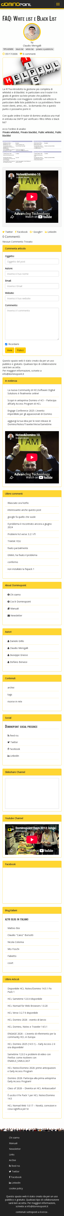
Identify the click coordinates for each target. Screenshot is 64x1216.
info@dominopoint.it (13, 374)
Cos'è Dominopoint (20, 601)
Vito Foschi (13, 949)
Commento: (11, 305)
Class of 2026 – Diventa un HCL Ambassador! (32, 1088)
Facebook (22, 231)
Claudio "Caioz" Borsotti (20, 935)
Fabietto (12, 956)
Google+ (38, 231)
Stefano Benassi (18, 662)
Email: (8, 280)
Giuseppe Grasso (18, 655)
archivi (11, 687)
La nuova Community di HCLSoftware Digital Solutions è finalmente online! (31, 391)
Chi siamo (15, 594)
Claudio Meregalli (18, 648)
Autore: (9, 268)
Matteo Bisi (14, 928)
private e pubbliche (44, 49)
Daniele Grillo (16, 641)
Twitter (9, 231)
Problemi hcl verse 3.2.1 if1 (22, 534)
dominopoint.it (16, 4)
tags (10, 694)
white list (29, 49)
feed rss (14, 735)
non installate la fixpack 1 (21, 569)
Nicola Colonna (16, 942)
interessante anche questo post (24, 509)
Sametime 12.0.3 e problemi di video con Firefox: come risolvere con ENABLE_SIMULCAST (29, 1057)
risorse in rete (15, 701)
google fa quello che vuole (22, 516)
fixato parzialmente (18, 548)
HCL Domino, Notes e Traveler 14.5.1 (27, 1026)
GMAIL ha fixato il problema (22, 555)
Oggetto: (9, 256)
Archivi (12, 1160)
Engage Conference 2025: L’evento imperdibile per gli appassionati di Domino (30, 412)
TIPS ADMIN (8, 49)
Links (11, 1154)
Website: (9, 292)
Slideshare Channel (15, 772)
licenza (44, 1212)
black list (19, 49)
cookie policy (16, 1188)
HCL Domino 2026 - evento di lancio (27, 1019)
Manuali (14, 608)
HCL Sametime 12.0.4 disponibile (25, 998)
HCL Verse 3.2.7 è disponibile (23, 1012)
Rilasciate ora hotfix (18, 502)
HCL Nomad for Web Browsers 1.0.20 (28, 1005)
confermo (13, 562)
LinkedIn (51, 231)
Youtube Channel (14, 818)
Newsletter (16, 615)
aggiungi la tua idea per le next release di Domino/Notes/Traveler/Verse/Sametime (30, 422)
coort (10, 962)
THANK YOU (14, 541)
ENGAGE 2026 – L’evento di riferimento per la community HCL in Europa (32, 1035)
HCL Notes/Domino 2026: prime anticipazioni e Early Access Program (32, 1069)
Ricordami (13, 344)
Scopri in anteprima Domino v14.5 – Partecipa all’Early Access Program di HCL (32, 402)
